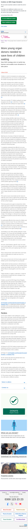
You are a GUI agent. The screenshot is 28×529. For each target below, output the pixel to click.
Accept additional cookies (9, 18)
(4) (18, 115)
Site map (20, 494)
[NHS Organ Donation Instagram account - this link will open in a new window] (16, 504)
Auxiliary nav (25, 32)
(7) (5, 299)
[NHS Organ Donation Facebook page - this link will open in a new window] (7, 504)
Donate (14, 411)
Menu (25, 36)
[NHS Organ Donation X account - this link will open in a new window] (12, 504)
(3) (24, 103)
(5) (17, 181)
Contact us (4, 492)
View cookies (4, 26)
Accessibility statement (14, 492)
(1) (1, 97)
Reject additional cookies (8, 22)
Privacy (7, 494)
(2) (11, 102)
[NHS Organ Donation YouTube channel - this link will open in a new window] (20, 504)
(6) (20, 228)
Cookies (24, 492)
